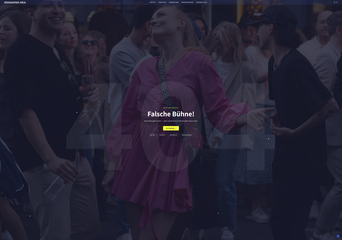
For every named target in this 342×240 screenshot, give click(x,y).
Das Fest (152, 2)
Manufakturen (174, 2)
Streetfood (162, 2)
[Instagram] (334, 2)
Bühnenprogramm (187, 2)
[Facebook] (337, 2)
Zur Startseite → (171, 128)
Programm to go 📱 (202, 2)
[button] (338, 236)
